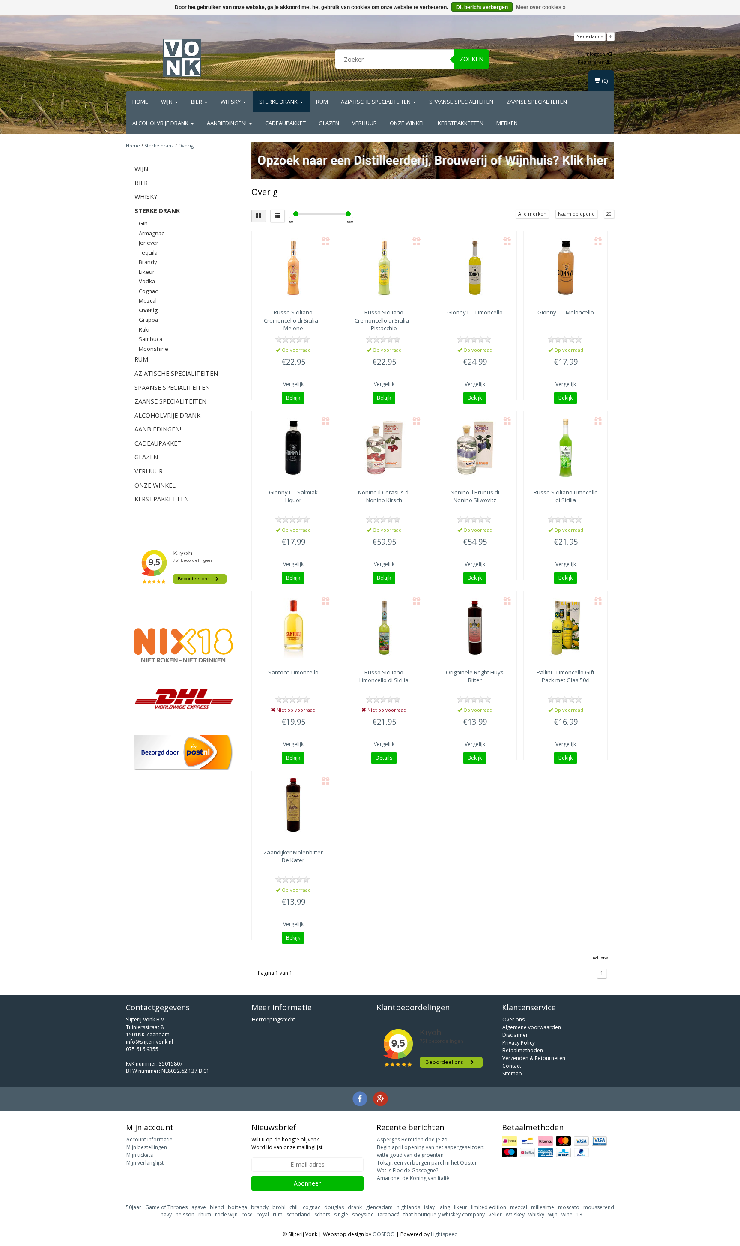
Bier (197, 101)
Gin (143, 223)
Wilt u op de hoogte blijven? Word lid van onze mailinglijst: (287, 1143)
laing (444, 1207)
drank (355, 1207)
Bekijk (293, 397)
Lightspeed (444, 1234)
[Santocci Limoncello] (293, 628)
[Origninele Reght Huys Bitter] (474, 628)
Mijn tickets (139, 1155)
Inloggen (595, 54)
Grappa (148, 319)
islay (429, 1207)
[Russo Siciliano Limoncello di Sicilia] (383, 628)
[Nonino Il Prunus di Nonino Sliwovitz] (474, 448)
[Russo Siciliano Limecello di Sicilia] (565, 448)
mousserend (598, 1207)
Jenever (148, 242)
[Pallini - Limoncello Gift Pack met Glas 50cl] (565, 628)
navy (166, 1214)
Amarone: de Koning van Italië (413, 1178)
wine (567, 1214)
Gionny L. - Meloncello (565, 312)
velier (495, 1214)
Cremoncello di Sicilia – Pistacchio (384, 320)
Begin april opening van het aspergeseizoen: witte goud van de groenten (431, 1151)
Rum (322, 101)
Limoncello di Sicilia (384, 676)
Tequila (148, 252)
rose (247, 1214)
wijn (553, 1214)
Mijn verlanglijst (145, 1162)
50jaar (133, 1207)
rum (278, 1214)
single (341, 1214)
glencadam (379, 1207)
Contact (511, 1065)
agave (198, 1207)
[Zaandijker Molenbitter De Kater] (293, 808)
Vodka (147, 281)
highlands (408, 1207)
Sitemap (512, 1073)
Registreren (592, 62)
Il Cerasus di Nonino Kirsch (384, 496)
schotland (298, 1214)
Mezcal (148, 300)
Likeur (147, 272)
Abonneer (307, 1183)
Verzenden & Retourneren (533, 1058)
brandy (260, 1207)
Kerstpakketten (460, 123)
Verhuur (364, 123)
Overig (186, 145)
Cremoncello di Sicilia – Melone (293, 320)
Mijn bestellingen (146, 1147)
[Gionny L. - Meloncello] (565, 268)
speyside (363, 1214)
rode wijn (226, 1214)
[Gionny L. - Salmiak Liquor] (293, 448)
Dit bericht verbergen (482, 7)
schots (322, 1214)
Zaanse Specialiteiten (536, 101)
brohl (279, 1207)
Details (384, 757)
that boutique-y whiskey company (444, 1214)
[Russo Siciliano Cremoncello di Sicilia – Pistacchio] (383, 268)
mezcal (518, 1207)
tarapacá (389, 1214)
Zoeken (471, 59)
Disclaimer (515, 1035)
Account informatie (149, 1139)
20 (609, 213)
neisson (185, 1214)
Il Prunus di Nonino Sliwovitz (475, 496)
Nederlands (589, 36)
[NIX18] (183, 645)
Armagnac (151, 233)
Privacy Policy (518, 1042)
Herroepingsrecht (273, 1019)
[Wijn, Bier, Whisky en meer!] (182, 58)
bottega (237, 1207)
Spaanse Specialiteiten (461, 101)
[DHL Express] (183, 699)
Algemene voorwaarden (531, 1027)
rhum (204, 1214)
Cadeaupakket (285, 123)
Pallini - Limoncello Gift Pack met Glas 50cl (565, 676)
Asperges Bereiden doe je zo (412, 1139)
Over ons (513, 1019)
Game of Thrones (166, 1207)
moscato (568, 1207)
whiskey (515, 1214)
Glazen (329, 123)
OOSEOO (384, 1234)
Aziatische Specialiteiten (376, 101)
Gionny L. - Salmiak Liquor (293, 496)
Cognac (148, 291)
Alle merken (532, 213)
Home (140, 101)
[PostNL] (183, 752)
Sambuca (150, 339)
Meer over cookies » (541, 7)
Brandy (148, 262)
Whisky (231, 101)
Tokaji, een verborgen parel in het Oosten (427, 1162)
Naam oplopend (576, 213)
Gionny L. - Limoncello (475, 312)
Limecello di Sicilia (566, 496)
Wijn (167, 101)
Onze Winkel (407, 123)
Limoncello (293, 672)
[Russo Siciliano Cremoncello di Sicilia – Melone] (293, 268)
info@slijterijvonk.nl (149, 1041)
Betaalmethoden (522, 1050)
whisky (536, 1214)
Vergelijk (293, 384)
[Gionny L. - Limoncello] (474, 268)
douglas (334, 1207)
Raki (144, 329)
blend (217, 1207)
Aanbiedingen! (227, 123)
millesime (542, 1207)
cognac (311, 1207)
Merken (507, 123)
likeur (460, 1207)
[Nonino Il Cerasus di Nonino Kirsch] (383, 448)
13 (579, 1214)
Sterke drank (279, 101)
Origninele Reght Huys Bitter (475, 676)
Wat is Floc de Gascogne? (407, 1170)
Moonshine (153, 349)
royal (263, 1214)
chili (294, 1207)
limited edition (488, 1207)
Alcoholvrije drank (161, 123)
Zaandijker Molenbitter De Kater (293, 856)
